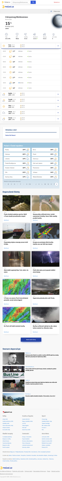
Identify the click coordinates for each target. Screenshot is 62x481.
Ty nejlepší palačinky (7, 436)
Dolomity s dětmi (26, 447)
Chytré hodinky (6, 461)
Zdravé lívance (6, 441)
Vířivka (55, 455)
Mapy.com (12, 451)
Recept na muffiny (7, 439)
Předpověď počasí (19, 451)
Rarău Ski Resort (10, 135)
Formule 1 (44, 427)
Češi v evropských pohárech (44, 451)
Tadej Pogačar (25, 425)
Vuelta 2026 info (26, 419)
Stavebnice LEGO (24, 459)
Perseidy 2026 (27, 451)
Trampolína (23, 455)
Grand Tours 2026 (26, 429)
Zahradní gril (51, 455)
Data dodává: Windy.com (39, 471)
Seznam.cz (56, 2)
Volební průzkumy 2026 (8, 421)
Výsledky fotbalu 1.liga (47, 421)
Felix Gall (24, 427)
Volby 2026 (5, 419)
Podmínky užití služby (18, 471)
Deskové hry (45, 459)
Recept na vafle (6, 445)
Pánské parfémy (13, 461)
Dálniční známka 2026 (47, 439)
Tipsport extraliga (46, 423)
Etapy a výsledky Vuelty (27, 421)
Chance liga (44, 419)
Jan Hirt (24, 423)
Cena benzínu (34, 451)
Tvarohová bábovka (7, 443)
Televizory (51, 459)
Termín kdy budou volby (8, 425)
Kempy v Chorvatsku (26, 436)
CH (30, 184)
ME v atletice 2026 (46, 425)
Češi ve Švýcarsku (26, 443)
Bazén (10, 455)
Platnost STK (45, 447)
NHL (43, 429)
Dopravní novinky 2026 (47, 441)
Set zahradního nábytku (42, 455)
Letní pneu (39, 459)
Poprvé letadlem (26, 439)
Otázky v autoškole (46, 445)
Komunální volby (6, 429)
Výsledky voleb (6, 423)
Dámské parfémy (33, 459)
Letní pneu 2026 (45, 436)
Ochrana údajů (28, 471)
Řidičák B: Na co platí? (47, 443)
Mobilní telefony (16, 459)
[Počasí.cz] (8, 7)
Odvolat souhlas (55, 471)
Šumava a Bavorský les (27, 441)
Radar (48, 471)
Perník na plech (6, 447)
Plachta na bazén (16, 455)
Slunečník (28, 455)
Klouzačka (33, 455)
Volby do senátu (6, 427)
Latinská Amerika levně (27, 445)
